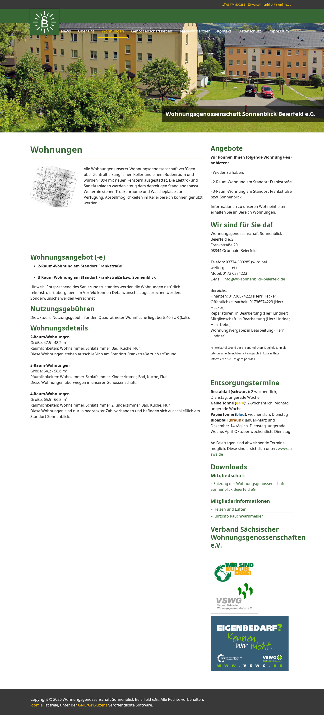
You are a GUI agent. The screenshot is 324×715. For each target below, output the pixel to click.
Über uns (86, 31)
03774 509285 (235, 5)
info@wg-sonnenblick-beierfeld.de (254, 279)
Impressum (278, 31)
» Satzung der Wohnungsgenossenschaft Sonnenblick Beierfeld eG (248, 486)
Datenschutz (249, 31)
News (66, 31)
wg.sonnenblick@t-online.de (271, 5)
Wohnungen (113, 31)
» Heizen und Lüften (228, 509)
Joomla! (37, 705)
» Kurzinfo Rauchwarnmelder (237, 516)
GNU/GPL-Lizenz (92, 705)
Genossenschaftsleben (151, 31)
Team (184, 31)
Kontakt (224, 31)
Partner (203, 31)
